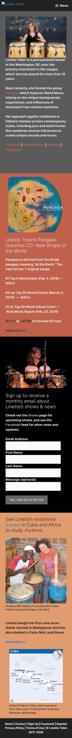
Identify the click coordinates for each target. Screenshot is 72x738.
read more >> (16, 330)
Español (61, 724)
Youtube (53, 145)
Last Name (14, 466)
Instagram (14, 149)
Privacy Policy (14, 728)
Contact (20, 724)
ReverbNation (33, 145)
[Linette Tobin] (13, 5)
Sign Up (33, 724)
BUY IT (11, 321)
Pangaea (12, 93)
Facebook (13, 145)
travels (13, 524)
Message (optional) (21, 479)
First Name (14, 452)
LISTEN (25, 321)
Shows (33, 415)
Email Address (17, 439)
